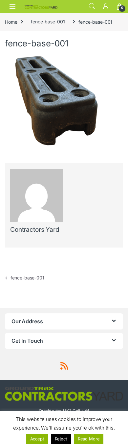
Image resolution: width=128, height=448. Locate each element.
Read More (89, 438)
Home (11, 21)
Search (92, 6)
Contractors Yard (34, 229)
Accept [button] (37, 438)
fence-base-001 (48, 21)
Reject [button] (61, 438)
